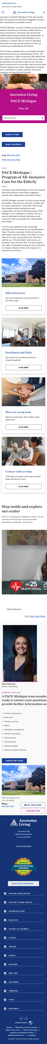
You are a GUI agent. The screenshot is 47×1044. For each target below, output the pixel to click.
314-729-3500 (26, 846)
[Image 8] (23, 867)
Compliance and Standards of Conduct (22, 1032)
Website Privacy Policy (30, 1030)
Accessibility (32, 1035)
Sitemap (9, 1027)
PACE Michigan (10, 118)
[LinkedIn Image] (21, 1020)
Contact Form (12, 135)
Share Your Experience (23, 884)
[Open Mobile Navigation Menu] (3, 12)
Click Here (23, 308)
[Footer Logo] (23, 822)
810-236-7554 (13, 160)
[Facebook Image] (26, 1020)
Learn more (6, 3)
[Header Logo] (23, 12)
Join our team (33, 811)
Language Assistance (21, 1022)
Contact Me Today (14, 761)
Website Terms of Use (13, 1030)
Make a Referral (13, 144)
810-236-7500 (8, 806)
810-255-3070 (13, 155)
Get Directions (34, 805)
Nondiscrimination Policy (16, 1035)
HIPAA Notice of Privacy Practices (26, 1027)
